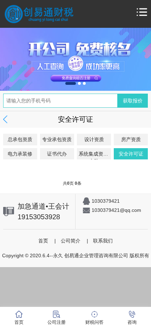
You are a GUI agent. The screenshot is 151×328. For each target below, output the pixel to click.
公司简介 (70, 241)
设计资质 (94, 139)
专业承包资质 (57, 139)
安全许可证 (131, 154)
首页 (43, 241)
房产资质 (131, 139)
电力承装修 (20, 154)
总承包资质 (20, 139)
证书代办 (57, 154)
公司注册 (56, 322)
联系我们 (103, 241)
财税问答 (94, 322)
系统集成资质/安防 (94, 155)
